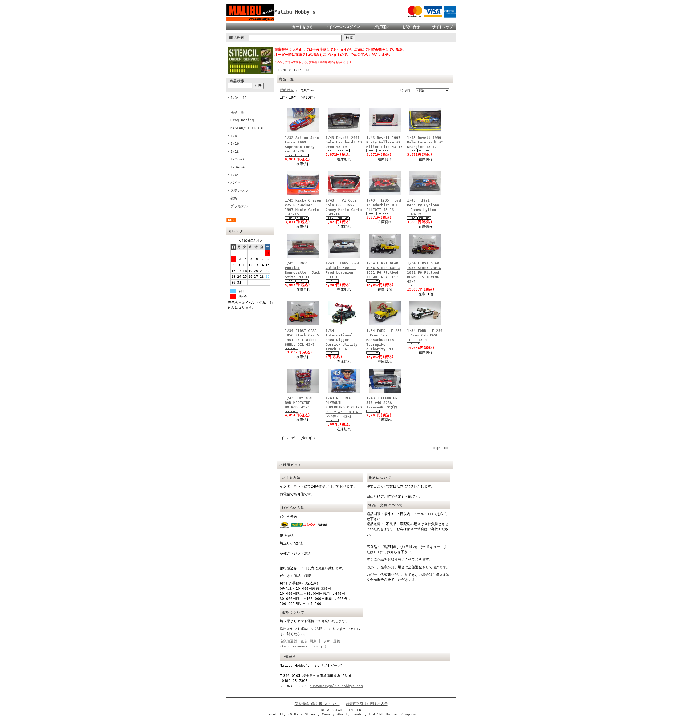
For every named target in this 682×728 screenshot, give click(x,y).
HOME (282, 70)
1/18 (234, 152)
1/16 (234, 144)
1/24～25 (238, 159)
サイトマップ (442, 27)
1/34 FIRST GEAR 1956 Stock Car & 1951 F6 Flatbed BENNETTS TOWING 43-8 (425, 272)
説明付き (287, 90)
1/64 (234, 175)
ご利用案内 (381, 27)
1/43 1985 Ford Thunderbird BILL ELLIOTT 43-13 (383, 205)
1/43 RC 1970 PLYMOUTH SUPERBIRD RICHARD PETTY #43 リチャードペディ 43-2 (344, 407)
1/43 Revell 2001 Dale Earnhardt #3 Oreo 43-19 (344, 142)
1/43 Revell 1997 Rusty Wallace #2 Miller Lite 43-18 (384, 142)
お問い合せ (411, 27)
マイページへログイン (342, 27)
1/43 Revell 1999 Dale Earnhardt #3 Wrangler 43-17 (425, 142)
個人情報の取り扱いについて (317, 704)
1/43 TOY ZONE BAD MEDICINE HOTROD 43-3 (301, 402)
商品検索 (236, 37)
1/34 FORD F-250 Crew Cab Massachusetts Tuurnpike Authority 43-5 (384, 340)
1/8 (233, 136)
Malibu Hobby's (297, 12)
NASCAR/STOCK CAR (247, 128)
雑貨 (233, 198)
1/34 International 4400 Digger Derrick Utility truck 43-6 (342, 340)
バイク (235, 183)
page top (440, 448)
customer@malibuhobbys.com (336, 686)
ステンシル (240, 190)
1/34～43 (238, 98)
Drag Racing (242, 120)
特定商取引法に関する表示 (367, 704)
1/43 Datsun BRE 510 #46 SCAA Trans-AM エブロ (383, 402)
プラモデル (239, 206)
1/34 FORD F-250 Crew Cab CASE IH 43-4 (425, 335)
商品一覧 (237, 112)
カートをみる (302, 27)
